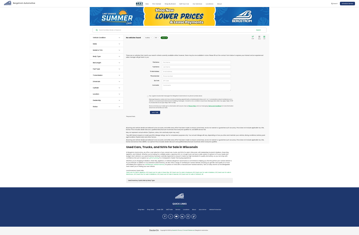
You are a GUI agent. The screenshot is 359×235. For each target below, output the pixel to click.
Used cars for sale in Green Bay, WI (160, 172)
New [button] (147, 4)
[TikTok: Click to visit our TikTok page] (194, 216)
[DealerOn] (154, 230)
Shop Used (150, 209)
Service (177, 209)
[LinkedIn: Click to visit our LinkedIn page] (182, 216)
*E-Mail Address (154, 71)
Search (258, 30)
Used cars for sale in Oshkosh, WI (192, 174)
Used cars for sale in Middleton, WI (148, 174)
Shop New (141, 209)
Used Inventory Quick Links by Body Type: (141, 180)
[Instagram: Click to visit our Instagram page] (188, 216)
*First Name (156, 62)
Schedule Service (347, 3)
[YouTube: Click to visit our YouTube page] (176, 216)
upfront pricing (154, 158)
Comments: (155, 85)
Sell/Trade (169, 209)
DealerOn (174, 230)
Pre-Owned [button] (156, 4)
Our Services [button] (197, 4)
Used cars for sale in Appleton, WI (137, 172)
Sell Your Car (184, 4)
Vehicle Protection (215, 209)
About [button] (219, 4)
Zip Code (156, 80)
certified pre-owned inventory (155, 164)
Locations (209, 4)
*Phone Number (154, 76)
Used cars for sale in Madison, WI (206, 172)
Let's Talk (155, 112)
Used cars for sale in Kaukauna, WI (183, 172)
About (194, 209)
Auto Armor (202, 209)
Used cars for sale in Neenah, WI (170, 174)
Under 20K (160, 209)
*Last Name (155, 67)
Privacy (180, 230)
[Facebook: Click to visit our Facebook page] (165, 216)
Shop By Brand (170, 4)
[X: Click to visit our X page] (170, 216)
